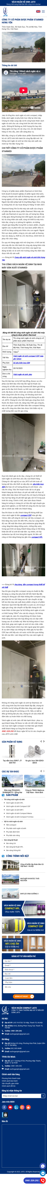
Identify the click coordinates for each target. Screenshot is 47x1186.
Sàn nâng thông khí (13, 850)
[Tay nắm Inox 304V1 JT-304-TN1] (12, 751)
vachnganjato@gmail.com (19, 1034)
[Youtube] (10, 1107)
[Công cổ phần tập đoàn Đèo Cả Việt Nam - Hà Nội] (10, 865)
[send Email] (43, 1096)
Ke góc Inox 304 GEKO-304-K (35, 762)
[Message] (43, 1166)
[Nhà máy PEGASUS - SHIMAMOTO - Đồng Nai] (12, 781)
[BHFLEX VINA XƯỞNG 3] (10, 893)
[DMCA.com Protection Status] (5, 1115)
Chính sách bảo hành (10, 1081)
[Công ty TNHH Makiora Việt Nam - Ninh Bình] (34, 781)
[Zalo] (43, 1173)
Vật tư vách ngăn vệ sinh (13, 821)
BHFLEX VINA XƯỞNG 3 (29, 894)
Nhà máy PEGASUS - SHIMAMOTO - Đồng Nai (12, 791)
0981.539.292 (32, 1180)
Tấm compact (11, 825)
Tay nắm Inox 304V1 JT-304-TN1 (12, 762)
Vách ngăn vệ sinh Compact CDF (18, 806)
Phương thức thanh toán (11, 1078)
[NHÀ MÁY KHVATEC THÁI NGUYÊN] (10, 879)
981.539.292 (17, 1031)
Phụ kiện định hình (13, 832)
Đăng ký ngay (21, 996)
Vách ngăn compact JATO (27, 1010)
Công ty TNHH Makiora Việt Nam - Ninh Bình (34, 791)
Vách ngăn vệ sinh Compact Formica (19, 817)
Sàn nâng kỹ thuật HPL (14, 847)
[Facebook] (4, 1107)
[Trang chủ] (5, 11)
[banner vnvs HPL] (23, 908)
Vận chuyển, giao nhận (10, 1083)
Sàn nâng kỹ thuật (11, 840)
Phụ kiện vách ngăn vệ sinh (16, 828)
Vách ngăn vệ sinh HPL (14, 803)
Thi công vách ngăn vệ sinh (14, 799)
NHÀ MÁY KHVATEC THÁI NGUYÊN (29, 879)
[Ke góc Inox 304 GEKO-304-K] (34, 751)
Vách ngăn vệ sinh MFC (15, 810)
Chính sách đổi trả (8, 1086)
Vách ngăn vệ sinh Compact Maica (19, 813)
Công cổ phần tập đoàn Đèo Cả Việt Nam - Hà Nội (32, 865)
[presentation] (41, 741)
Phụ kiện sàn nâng (13, 835)
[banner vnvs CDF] (23, 926)
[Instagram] (22, 1107)
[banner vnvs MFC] (23, 943)
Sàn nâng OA (11, 843)
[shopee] (28, 1107)
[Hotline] (43, 1181)
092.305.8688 (16, 1048)
